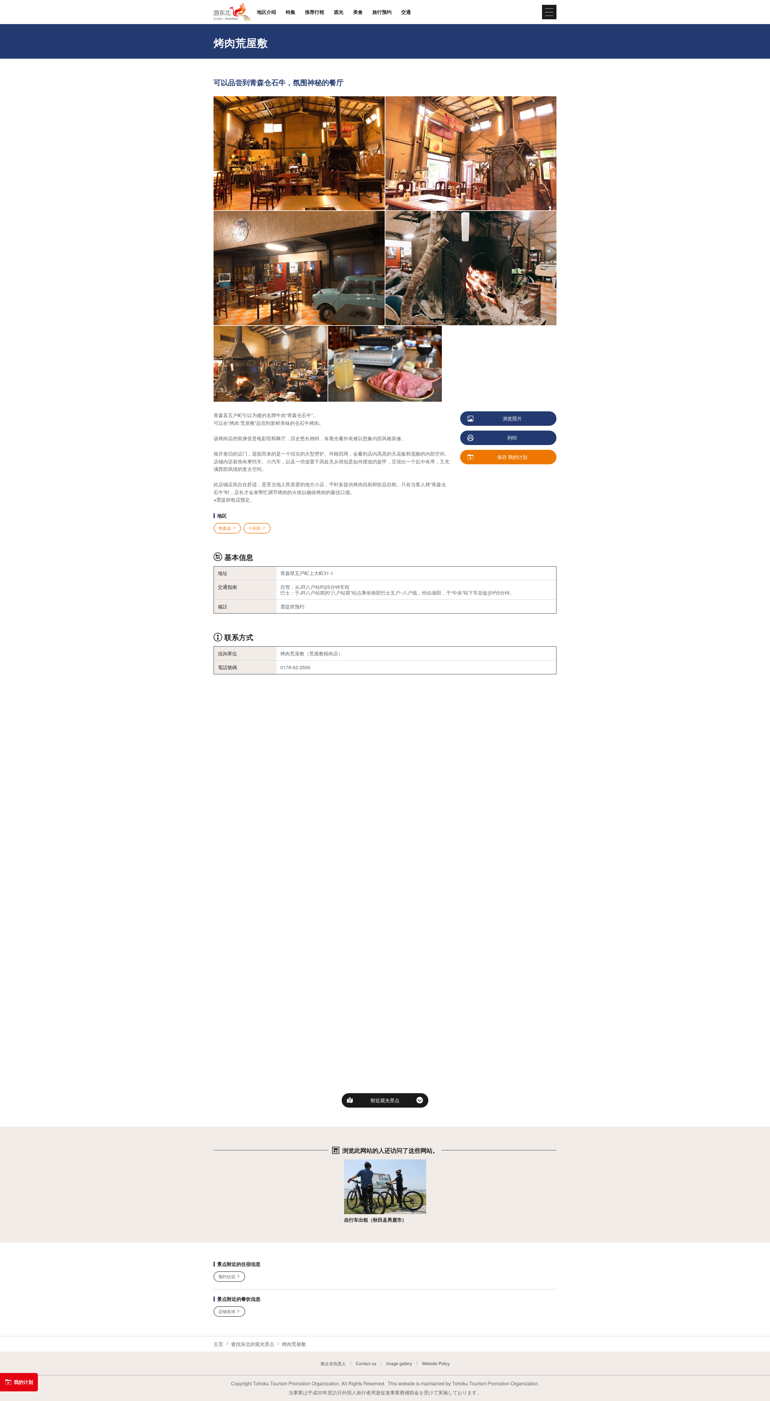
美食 (358, 12)
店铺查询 (226, 1311)
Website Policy (436, 1363)
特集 (290, 12)
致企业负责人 (333, 1363)
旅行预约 (382, 12)
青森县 (224, 528)
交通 (406, 12)
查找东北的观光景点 (252, 1344)
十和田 (254, 528)
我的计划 (23, 1381)
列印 (512, 437)
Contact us (366, 1363)
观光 (338, 12)
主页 (218, 1344)
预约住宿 (226, 1276)
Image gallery (399, 1363)
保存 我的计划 (512, 456)
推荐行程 (314, 12)
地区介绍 (266, 12)
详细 (349, 1162)
